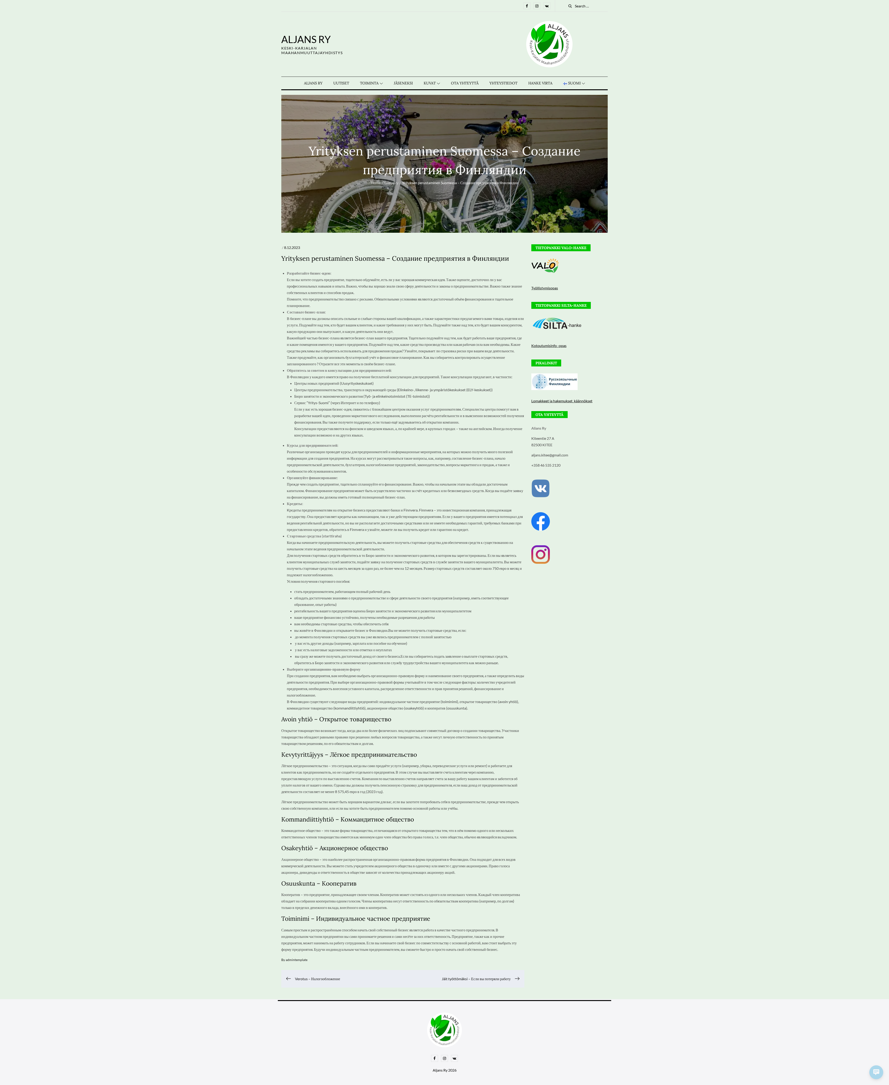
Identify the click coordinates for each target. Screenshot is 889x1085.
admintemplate (296, 960)
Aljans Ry (306, 39)
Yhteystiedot (503, 83)
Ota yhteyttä (465, 83)
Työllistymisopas (544, 288)
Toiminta (369, 83)
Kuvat (430, 83)
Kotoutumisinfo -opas (549, 345)
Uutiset (341, 83)
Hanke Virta (540, 83)
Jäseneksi (403, 83)
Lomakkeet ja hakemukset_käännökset (561, 401)
